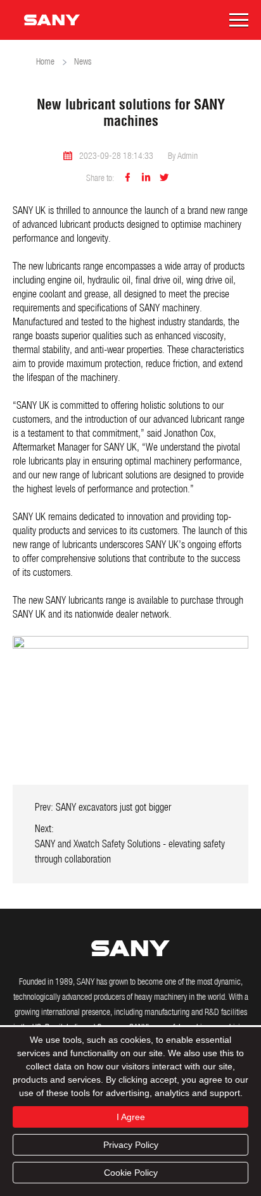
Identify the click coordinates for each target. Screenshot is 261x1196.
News (82, 62)
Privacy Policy (130, 1145)
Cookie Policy (131, 1173)
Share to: (100, 179)
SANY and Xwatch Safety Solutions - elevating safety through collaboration (130, 852)
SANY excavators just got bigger (113, 808)
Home (45, 62)
